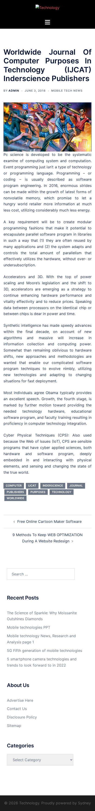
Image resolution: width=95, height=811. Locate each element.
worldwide (15, 498)
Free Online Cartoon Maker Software (49, 521)
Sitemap (14, 725)
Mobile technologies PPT (28, 627)
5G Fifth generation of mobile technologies (44, 650)
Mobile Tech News (67, 90)
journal (76, 485)
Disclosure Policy (22, 717)
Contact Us (17, 708)
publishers (15, 492)
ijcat (32, 485)
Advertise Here (20, 700)
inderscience (53, 485)
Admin (14, 90)
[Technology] (47, 9)
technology (61, 492)
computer (14, 485)
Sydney (84, 803)
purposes (37, 492)
